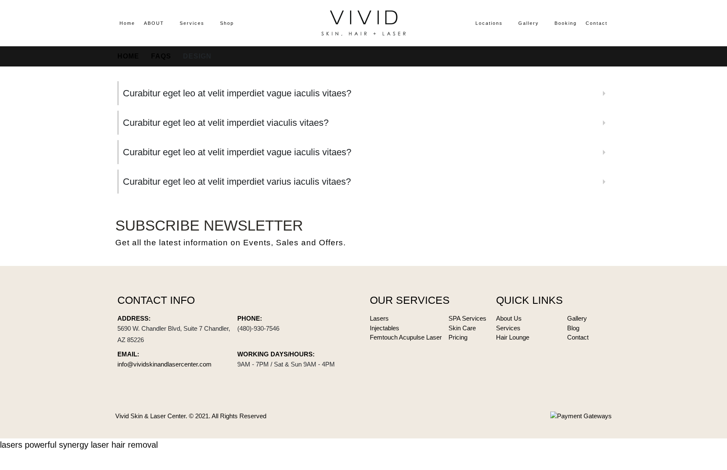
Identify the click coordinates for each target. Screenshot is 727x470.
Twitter (581, 232)
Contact (597, 23)
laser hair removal (124, 444)
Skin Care (462, 328)
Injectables (384, 328)
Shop (227, 23)
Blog (573, 328)
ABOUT (154, 23)
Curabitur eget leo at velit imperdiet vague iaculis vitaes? (237, 93)
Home (127, 23)
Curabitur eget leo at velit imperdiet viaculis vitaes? (226, 122)
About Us (509, 318)
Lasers (379, 318)
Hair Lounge (512, 337)
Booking (566, 23)
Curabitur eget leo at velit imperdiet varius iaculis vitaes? (237, 181)
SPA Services (467, 318)
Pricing (457, 337)
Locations (489, 23)
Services (192, 23)
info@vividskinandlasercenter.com (164, 364)
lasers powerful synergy (44, 444)
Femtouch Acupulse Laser (406, 337)
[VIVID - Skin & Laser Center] (363, 23)
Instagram (602, 232)
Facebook (560, 232)
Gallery (528, 23)
